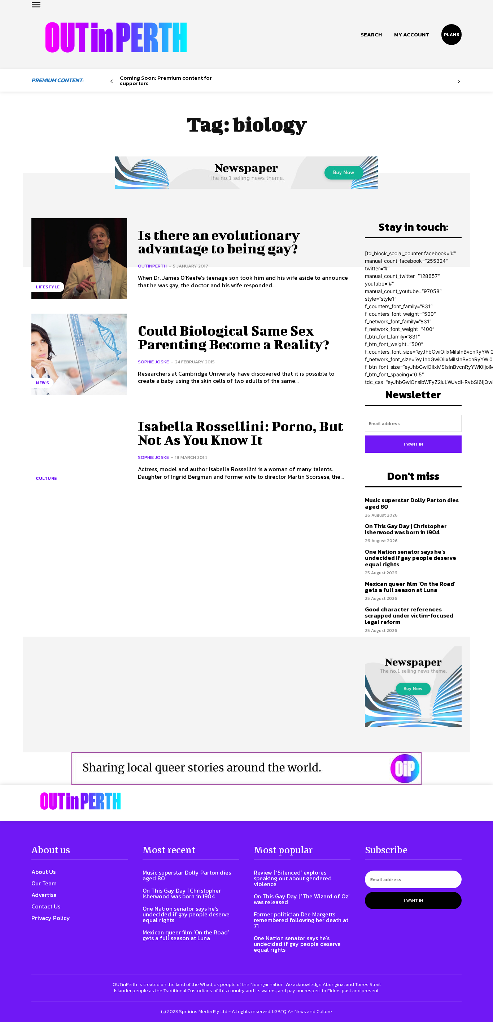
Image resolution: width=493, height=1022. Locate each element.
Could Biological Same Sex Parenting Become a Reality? (233, 337)
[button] (371, 34)
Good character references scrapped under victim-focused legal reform (409, 615)
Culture (46, 478)
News (42, 383)
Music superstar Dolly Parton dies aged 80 (412, 503)
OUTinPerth (152, 265)
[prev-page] (111, 81)
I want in (413, 444)
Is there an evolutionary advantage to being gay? (219, 242)
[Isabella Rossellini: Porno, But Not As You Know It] (79, 450)
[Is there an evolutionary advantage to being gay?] (79, 258)
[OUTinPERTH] (116, 37)
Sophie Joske (153, 361)
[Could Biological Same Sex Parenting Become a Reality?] (79, 354)
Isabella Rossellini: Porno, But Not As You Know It (240, 433)
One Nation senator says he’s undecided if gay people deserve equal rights (410, 557)
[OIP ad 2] (246, 768)
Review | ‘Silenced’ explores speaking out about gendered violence (293, 878)
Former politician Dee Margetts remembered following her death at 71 (301, 920)
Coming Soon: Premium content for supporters (166, 80)
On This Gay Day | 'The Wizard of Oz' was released (302, 899)
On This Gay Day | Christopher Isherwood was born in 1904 (406, 529)
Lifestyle (48, 287)
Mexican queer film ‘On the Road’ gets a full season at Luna (410, 586)
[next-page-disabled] (458, 81)
